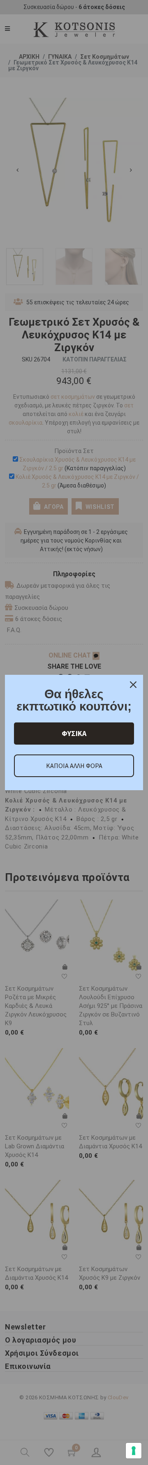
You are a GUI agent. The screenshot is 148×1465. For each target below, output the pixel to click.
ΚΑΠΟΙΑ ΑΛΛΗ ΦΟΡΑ (74, 765)
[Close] (133, 685)
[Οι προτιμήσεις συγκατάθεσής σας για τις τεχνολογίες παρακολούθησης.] (133, 1450)
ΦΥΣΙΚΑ (74, 733)
